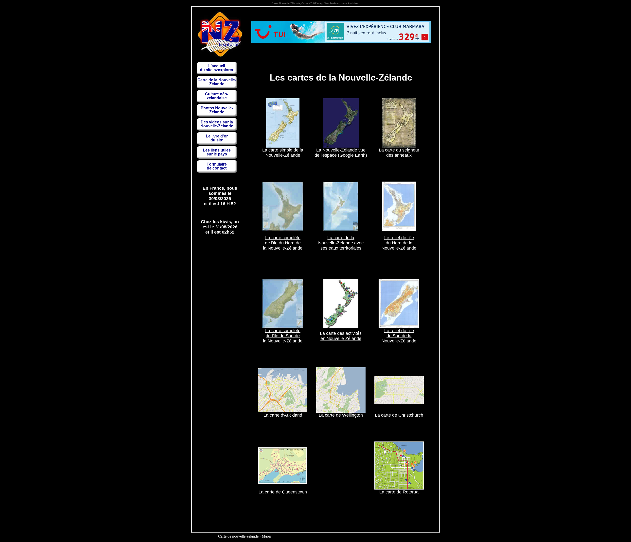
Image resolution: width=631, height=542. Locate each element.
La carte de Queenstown (283, 492)
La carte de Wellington (341, 415)
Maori (266, 536)
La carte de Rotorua (399, 492)
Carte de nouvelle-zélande (238, 536)
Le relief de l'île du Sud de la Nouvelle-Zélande (399, 335)
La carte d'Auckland (282, 415)
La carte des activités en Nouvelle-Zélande (341, 336)
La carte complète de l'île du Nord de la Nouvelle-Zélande (282, 243)
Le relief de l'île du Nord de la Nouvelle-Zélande (399, 243)
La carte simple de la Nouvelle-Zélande (282, 153)
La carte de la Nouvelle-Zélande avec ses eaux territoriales (341, 243)
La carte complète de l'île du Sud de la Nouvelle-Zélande (282, 335)
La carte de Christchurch (399, 415)
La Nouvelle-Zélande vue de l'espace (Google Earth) (341, 153)
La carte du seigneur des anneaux (399, 153)
